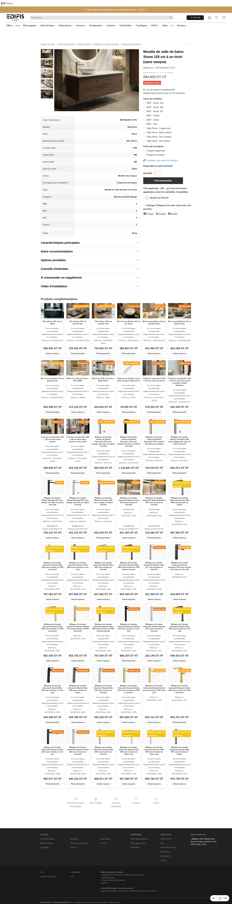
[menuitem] (185, 44)
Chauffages (141, 25)
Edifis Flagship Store (138, 843)
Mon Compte (96, 803)
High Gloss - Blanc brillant (159, 132)
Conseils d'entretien (54, 269)
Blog (162, 843)
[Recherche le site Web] (171, 17)
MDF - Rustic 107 (155, 111)
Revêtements (95, 25)
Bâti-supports (29, 25)
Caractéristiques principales (60, 242)
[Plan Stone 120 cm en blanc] (52, 310)
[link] (142, 9)
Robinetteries (65, 25)
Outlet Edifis (134, 847)
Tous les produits (66, 44)
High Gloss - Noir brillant (158, 141)
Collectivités (125, 25)
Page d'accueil (48, 44)
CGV (72, 876)
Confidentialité (75, 872)
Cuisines (110, 25)
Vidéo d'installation (54, 286)
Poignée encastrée (156, 155)
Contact (163, 860)
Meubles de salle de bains (106, 44)
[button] (15, 17)
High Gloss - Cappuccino (159, 128)
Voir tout (73, 847)
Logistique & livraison (48, 876)
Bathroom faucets (46, 843)
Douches (80, 25)
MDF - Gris (152, 124)
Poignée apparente (156, 151)
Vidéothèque (165, 852)
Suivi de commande (116, 805)
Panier (156, 803)
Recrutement (165, 856)
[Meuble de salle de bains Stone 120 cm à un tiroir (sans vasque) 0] (47, 53)
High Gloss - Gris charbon (159, 137)
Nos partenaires (166, 839)
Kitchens (103, 843)
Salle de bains (47, 25)
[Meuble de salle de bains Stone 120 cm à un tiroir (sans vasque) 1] (47, 63)
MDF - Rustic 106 (155, 107)
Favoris (136, 803)
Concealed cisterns (47, 839)
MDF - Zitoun (153, 120)
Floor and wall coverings (79, 843)
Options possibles (53, 260)
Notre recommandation (57, 251)
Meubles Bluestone (132, 44)
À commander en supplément (61, 277)
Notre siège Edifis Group (139, 839)
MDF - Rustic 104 (155, 103)
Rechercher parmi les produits (75, 805)
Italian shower (105, 839)
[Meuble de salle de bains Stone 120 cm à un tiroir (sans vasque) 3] (47, 83)
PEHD (154, 25)
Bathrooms (74, 839)
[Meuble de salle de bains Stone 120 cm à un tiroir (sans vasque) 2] (47, 73)
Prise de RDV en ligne (169, 847)
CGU (42, 872)
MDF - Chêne (153, 115)
